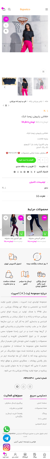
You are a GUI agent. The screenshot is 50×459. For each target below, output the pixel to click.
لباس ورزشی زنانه (35, 101)
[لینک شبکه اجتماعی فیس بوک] (34, 172)
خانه (46, 101)
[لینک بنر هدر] (29, 2)
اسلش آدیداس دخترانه (37, 238)
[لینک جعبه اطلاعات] (37, 259)
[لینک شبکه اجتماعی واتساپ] (18, 172)
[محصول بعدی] (3, 105)
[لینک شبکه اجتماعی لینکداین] (21, 172)
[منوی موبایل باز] (46, 9)
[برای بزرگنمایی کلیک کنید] (43, 71)
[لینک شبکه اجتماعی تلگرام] (14, 172)
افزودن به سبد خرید (26, 160)
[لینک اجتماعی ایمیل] (28, 172)
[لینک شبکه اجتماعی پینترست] (24, 172)
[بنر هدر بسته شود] (3, 2)
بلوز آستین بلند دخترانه (13, 238)
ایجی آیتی (18, 442)
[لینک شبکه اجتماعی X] (31, 172)
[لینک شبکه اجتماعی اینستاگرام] (30, 386)
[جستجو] (9, 9)
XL (45, 111)
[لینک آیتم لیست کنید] (38, 403)
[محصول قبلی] (8, 105)
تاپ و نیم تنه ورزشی (18, 101)
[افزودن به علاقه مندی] (29, 218)
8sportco (11, 433)
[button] (45, 233)
